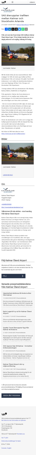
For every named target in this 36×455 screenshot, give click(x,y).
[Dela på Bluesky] (19, 29)
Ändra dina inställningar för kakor (11, 441)
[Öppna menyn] (13, 2)
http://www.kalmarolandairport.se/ (12, 207)
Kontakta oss (21, 434)
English (9, 448)
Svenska (3, 448)
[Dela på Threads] (16, 29)
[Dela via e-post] (26, 29)
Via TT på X (4, 437)
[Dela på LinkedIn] (9, 29)
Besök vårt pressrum (11, 395)
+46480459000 (6, 204)
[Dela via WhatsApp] (22, 29)
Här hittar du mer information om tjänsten (13, 420)
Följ (4, 276)
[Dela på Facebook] (6, 29)
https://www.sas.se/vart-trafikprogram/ (13, 134)
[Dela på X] (12, 29)
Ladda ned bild (8, 175)
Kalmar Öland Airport (23, 24)
